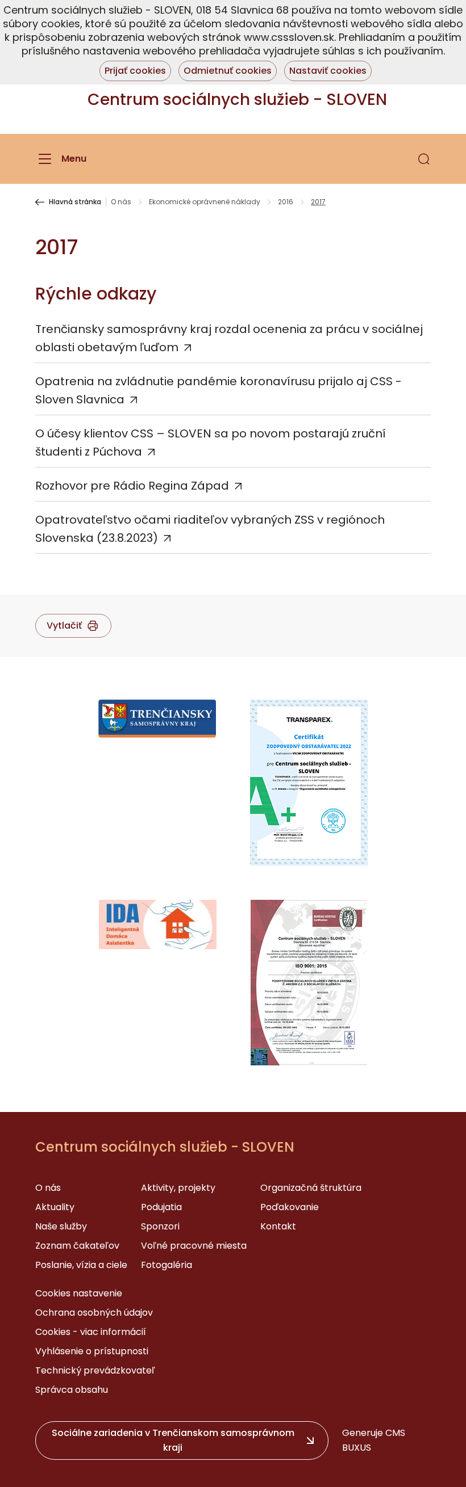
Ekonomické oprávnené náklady (204, 202)
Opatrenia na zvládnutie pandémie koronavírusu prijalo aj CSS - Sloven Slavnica (218, 390)
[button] (424, 159)
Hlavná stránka (75, 202)
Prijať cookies (135, 70)
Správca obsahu (71, 1389)
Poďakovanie (289, 1207)
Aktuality (54, 1207)
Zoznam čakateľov (77, 1245)
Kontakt (278, 1226)
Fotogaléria (166, 1264)
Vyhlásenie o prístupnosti (91, 1351)
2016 (285, 202)
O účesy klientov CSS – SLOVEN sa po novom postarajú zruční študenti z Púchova (210, 443)
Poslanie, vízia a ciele (81, 1264)
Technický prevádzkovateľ (95, 1370)
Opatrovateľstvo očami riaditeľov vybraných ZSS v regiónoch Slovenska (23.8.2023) (210, 529)
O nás (121, 202)
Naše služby (61, 1226)
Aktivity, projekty (178, 1187)
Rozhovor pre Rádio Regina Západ (132, 486)
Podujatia (161, 1207)
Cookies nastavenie (78, 1293)
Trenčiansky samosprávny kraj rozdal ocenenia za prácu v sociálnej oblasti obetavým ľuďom (229, 338)
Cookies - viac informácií (90, 1331)
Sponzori (160, 1226)
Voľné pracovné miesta (194, 1245)
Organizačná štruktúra (310, 1187)
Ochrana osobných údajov (94, 1312)
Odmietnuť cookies (228, 70)
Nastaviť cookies (328, 70)
